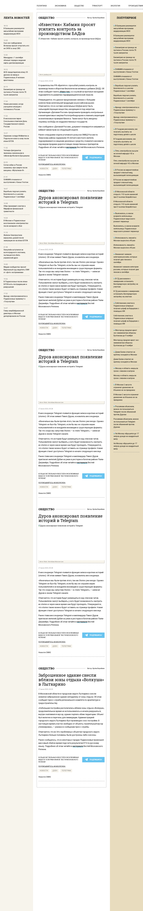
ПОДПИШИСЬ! (96, 158)
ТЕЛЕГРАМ (66, 168)
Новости (44, 168)
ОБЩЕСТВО (46, 18)
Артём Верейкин (99, 18)
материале (71, 147)
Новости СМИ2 (44, 175)
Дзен (55, 168)
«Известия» (64, 91)
